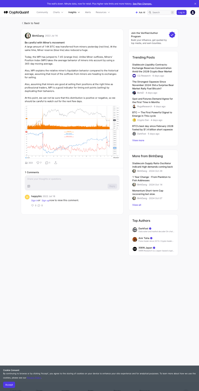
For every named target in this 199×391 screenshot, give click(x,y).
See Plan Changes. (142, 3)
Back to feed (31, 23)
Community (42, 12)
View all (136, 204)
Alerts (88, 12)
